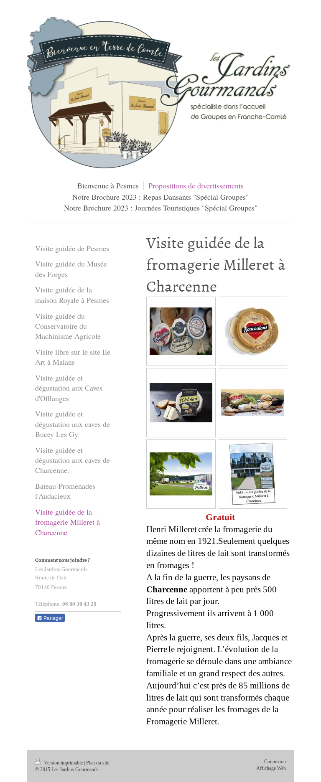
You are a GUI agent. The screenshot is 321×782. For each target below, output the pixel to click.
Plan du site (97, 763)
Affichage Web (271, 768)
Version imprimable (63, 763)
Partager (52, 618)
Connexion (275, 761)
